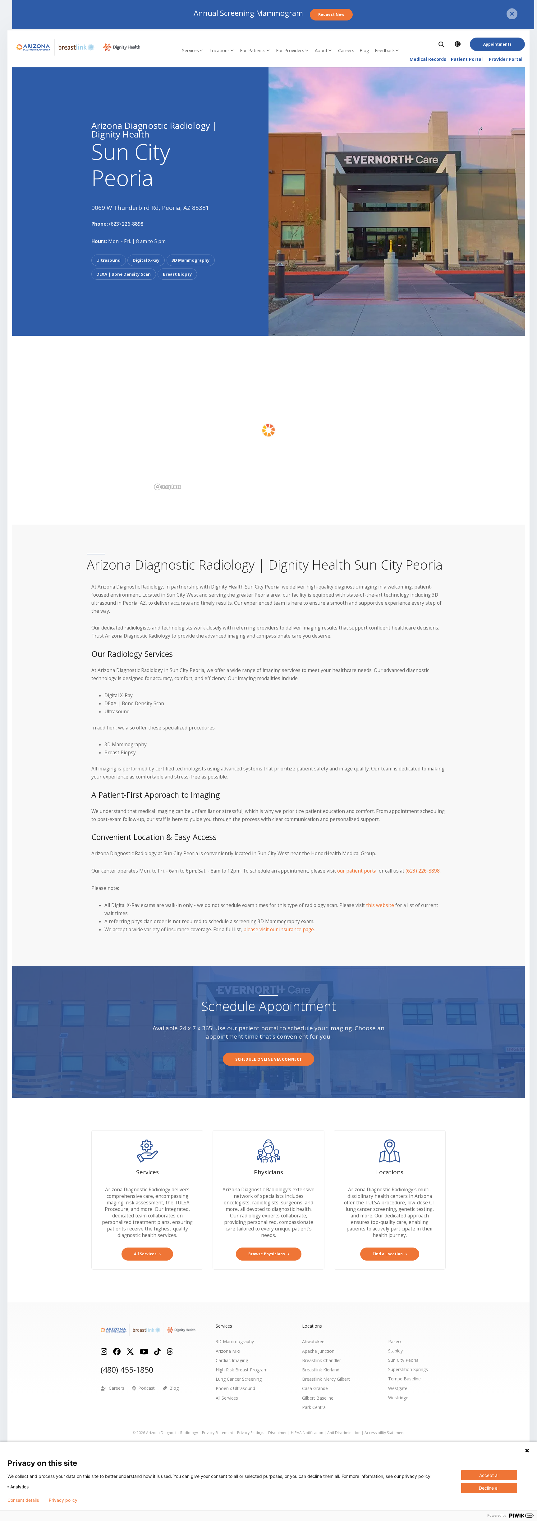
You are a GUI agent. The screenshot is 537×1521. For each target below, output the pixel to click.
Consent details (23, 1500)
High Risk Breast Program (242, 1370)
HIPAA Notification (307, 1432)
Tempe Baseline (404, 1379)
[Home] (74, 47)
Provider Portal (505, 59)
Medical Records (428, 59)
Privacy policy (63, 1500)
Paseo (394, 1341)
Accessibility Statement (385, 1432)
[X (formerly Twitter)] (130, 1351)
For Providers (290, 50)
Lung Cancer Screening (239, 1379)
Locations (219, 50)
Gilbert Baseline (317, 1398)
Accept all (489, 1475)
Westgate (397, 1388)
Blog (364, 50)
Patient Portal (467, 59)
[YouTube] (144, 1351)
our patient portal (357, 871)
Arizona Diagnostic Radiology (172, 1432)
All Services (227, 1398)
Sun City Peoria (403, 1360)
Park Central (314, 1407)
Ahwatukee (313, 1341)
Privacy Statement (217, 1432)
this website (380, 905)
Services (190, 50)
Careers (346, 50)
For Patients (252, 50)
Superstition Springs (408, 1369)
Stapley (395, 1351)
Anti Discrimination (343, 1432)
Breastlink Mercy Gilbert (326, 1379)
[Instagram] (104, 1351)
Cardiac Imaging (232, 1360)
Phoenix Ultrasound (235, 1388)
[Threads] (170, 1351)
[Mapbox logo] (167, 486)
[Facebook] (117, 1351)
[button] (442, 44)
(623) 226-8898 (126, 224)
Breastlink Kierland (320, 1370)
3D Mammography (235, 1341)
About (321, 50)
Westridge (398, 1398)
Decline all (489, 1488)
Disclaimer (277, 1432)
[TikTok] (157, 1351)
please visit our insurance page (278, 929)
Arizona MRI (228, 1351)
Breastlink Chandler (321, 1360)
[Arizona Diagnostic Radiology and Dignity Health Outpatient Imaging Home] (148, 1329)
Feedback (385, 50)
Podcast (145, 1388)
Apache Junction (318, 1351)
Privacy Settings (250, 1432)
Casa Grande (315, 1388)
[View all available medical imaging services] (147, 1150)
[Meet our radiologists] (268, 1150)
